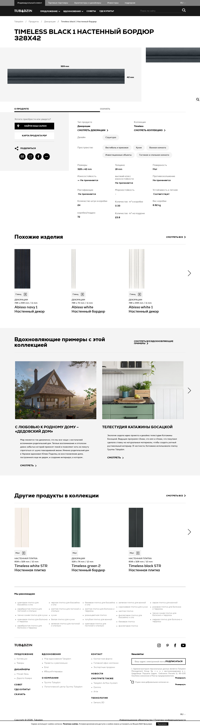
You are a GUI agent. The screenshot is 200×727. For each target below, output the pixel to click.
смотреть (27, 465)
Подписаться (173, 662)
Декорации (49, 22)
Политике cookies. (71, 724)
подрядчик (130, 3)
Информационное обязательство (136, 720)
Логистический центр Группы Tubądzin (63, 687)
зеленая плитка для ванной (132, 603)
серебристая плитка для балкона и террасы (29, 627)
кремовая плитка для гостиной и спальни (95, 625)
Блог (46, 667)
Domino (97, 687)
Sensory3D (99, 703)
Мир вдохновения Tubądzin (57, 659)
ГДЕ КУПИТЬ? (106, 11)
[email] (22, 156)
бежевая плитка (127, 622)
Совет (18, 685)
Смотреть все (174, 237)
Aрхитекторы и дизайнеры (87, 3)
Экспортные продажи (104, 667)
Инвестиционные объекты (118, 155)
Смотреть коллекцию (148, 130)
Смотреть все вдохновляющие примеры (153, 342)
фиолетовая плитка (128, 626)
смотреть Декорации (91, 130)
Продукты (34, 22)
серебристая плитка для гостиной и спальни (29, 610)
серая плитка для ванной (164, 603)
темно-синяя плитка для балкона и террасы (164, 614)
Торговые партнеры (58, 3)
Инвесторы (113, 3)
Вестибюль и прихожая (116, 148)
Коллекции (22, 659)
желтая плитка (126, 611)
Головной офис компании (106, 663)
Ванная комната (157, 148)
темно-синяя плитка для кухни (32, 615)
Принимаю (162, 724)
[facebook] (38, 156)
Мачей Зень (23, 674)
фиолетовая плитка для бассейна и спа (130, 616)
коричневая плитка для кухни (133, 607)
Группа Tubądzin (52, 683)
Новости (97, 674)
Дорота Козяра (24, 678)
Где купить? (22, 690)
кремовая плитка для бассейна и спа (28, 604)
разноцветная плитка (96, 615)
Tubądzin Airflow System (106, 683)
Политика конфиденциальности (170, 720)
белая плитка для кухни (63, 619)
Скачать (19, 694)
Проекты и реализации (55, 663)
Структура (110, 137)
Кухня (139, 148)
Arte (96, 692)
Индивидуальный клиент (29, 3)
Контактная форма (103, 659)
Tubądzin (18, 22)
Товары (20, 663)
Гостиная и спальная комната (154, 155)
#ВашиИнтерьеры (53, 672)
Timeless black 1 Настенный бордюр (79, 22)
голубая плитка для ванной (98, 619)
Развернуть (180, 678)
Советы (91, 11)
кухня (54, 615)
